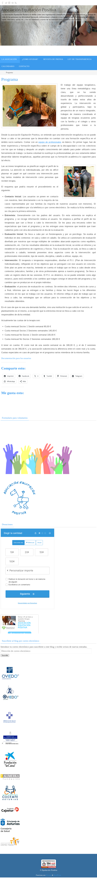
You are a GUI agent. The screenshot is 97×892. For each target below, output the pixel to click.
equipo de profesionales (49, 142)
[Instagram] (9, 3)
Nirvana (49, 875)
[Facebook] (3, 3)
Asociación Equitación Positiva (28, 10)
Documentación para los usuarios (16, 358)
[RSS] (16, 3)
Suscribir (5, 655)
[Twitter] (6, 3)
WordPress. (57, 875)
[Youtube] (12, 3)
